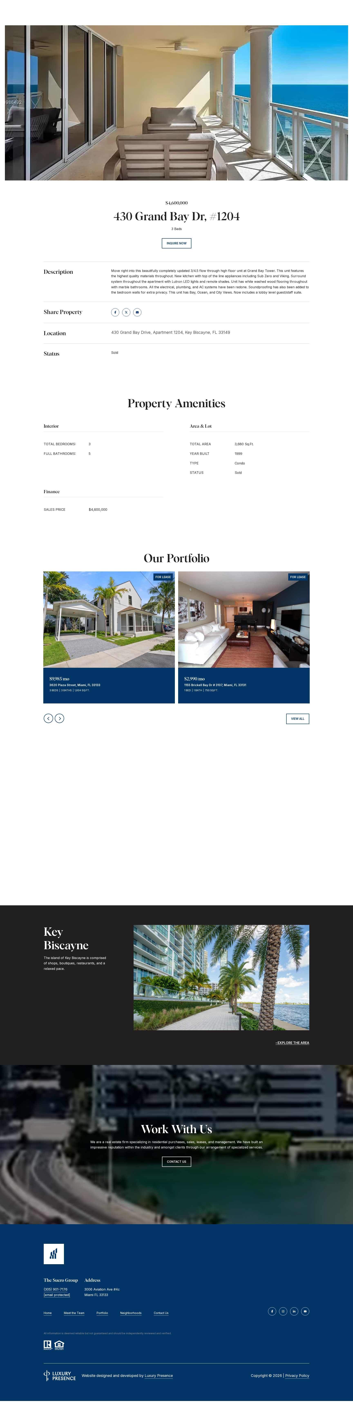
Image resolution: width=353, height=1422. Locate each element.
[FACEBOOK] (272, 1311)
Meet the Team (74, 1313)
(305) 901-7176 (55, 1289)
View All (297, 718)
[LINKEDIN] (294, 1311)
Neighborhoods (131, 1313)
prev (48, 718)
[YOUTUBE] (305, 1311)
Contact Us (161, 1313)
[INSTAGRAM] (283, 1311)
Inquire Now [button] (177, 243)
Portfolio (102, 1313)
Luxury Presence (159, 1375)
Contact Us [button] (176, 1161)
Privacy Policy (297, 1375)
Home (48, 1313)
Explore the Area (293, 1043)
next (59, 718)
